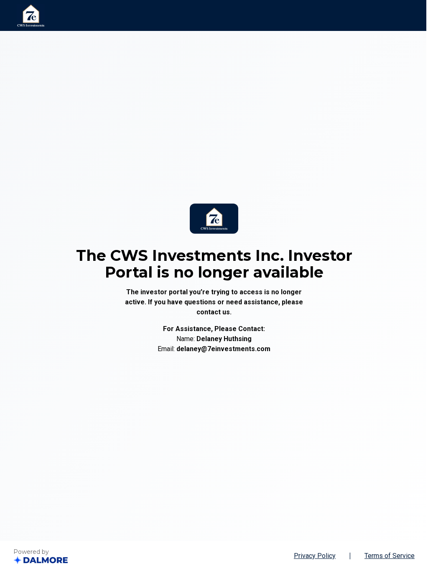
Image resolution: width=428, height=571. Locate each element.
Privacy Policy (315, 556)
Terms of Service (389, 556)
